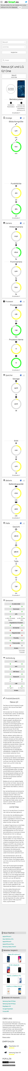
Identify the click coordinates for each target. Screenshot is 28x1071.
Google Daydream (8, 1009)
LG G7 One (14, 77)
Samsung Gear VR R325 (9, 1001)
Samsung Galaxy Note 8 (9, 946)
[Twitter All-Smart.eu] (26, 2)
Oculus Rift (6, 1011)
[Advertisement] (14, 24)
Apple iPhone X (7, 936)
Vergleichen (14, 52)
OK (20, 7)
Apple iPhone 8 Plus (8, 944)
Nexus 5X (14, 75)
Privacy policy (6, 1037)
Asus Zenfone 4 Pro (8, 939)
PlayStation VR (7, 1006)
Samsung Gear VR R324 (9, 1003)
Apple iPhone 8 (7, 941)
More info (14, 7)
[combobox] (14, 42)
